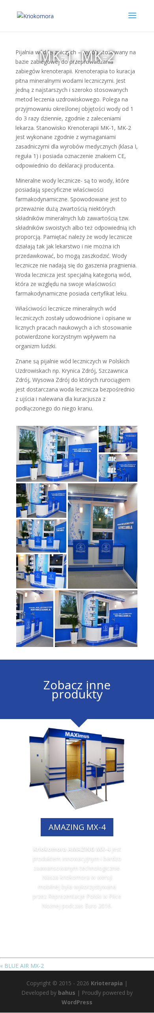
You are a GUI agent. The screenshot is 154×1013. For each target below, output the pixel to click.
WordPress (77, 1002)
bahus (66, 992)
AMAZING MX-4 (77, 827)
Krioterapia (107, 983)
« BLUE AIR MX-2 (22, 965)
